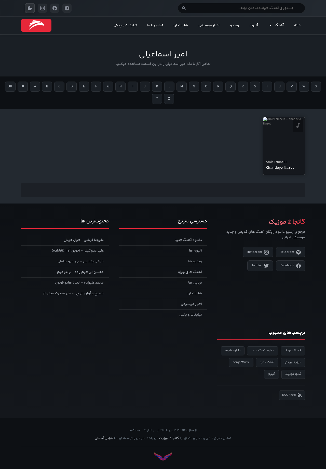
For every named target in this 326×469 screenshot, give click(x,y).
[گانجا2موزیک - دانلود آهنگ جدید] (36, 25)
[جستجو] (184, 8)
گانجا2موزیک (292, 350)
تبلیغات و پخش (125, 25)
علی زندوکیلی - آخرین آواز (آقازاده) (78, 251)
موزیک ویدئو (292, 362)
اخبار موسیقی (209, 25)
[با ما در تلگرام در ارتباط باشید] (67, 8)
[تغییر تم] (30, 8)
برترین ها (195, 283)
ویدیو (234, 25)
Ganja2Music (241, 362)
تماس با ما (155, 25)
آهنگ (279, 25)
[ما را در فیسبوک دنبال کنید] (54, 8)
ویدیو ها (195, 261)
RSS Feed (289, 395)
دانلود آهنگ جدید (188, 240)
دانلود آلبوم (233, 350)
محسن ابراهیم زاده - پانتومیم (80, 272)
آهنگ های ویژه (190, 272)
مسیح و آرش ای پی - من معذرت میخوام (73, 293)
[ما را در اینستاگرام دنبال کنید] (42, 8)
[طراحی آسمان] (163, 456)
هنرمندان (180, 25)
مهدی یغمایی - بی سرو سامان (81, 261)
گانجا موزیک (293, 374)
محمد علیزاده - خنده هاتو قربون (79, 283)
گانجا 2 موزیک (169, 438)
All (10, 86)
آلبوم (254, 25)
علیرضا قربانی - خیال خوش (84, 240)
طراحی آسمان (104, 438)
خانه (297, 25)
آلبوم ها (195, 251)
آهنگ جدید (267, 362)
